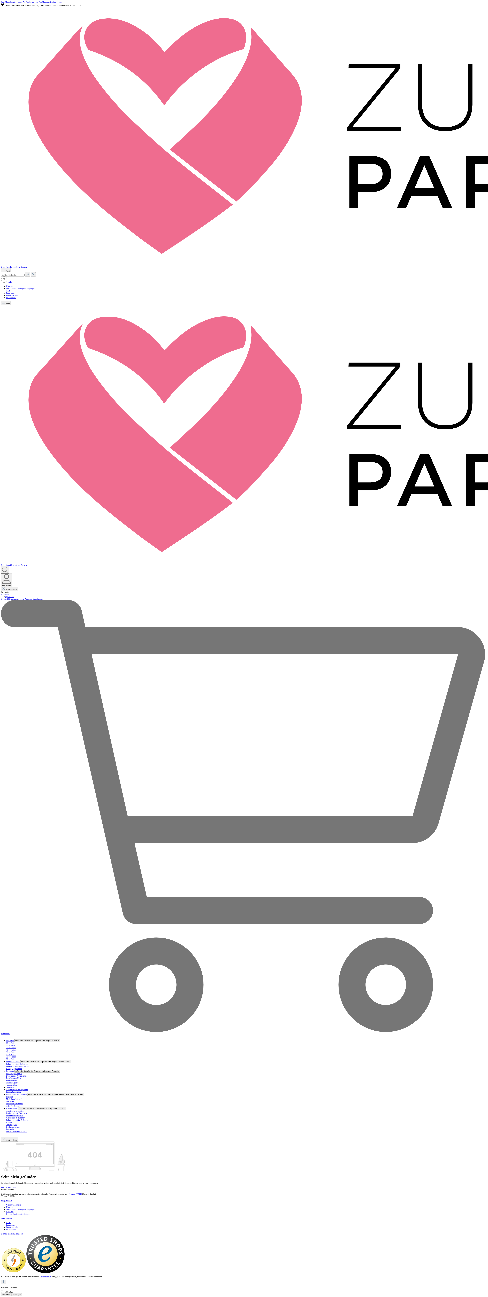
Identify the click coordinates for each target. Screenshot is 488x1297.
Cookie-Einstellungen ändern (17, 1214)
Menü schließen (11, 590)
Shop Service (6, 1200)
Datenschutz (11, 298)
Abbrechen (6, 1295)
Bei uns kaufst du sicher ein (12, 1234)
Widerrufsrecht (12, 295)
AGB (8, 291)
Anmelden (5, 594)
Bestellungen (38, 599)
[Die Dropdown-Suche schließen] (33, 274)
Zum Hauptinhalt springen (12, 2)
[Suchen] (27, 274)
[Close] (2, 1290)
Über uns (9, 1212)
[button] (6, 282)
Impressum (10, 293)
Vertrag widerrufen (13, 1205)
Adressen (29, 599)
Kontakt (9, 286)
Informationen (6, 1218)
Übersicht (5, 599)
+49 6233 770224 (74, 1194)
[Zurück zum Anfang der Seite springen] (3, 1282)
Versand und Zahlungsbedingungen (20, 288)
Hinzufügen (16, 1295)
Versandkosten (45, 1277)
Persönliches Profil (17, 599)
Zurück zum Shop (8, 1187)
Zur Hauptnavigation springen (51, 2)
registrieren (9, 597)
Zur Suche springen (31, 2)
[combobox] (13, 275)
